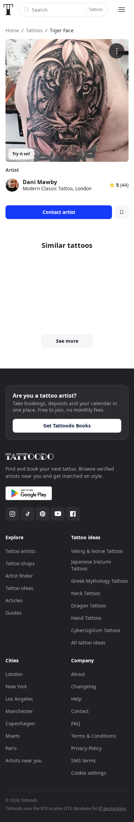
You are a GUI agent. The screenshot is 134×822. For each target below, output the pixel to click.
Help (76, 699)
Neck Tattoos (85, 593)
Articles (14, 600)
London (14, 674)
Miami (12, 736)
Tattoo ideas (19, 588)
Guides (13, 612)
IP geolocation (112, 808)
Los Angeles (19, 699)
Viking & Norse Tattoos (97, 551)
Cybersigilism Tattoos (95, 630)
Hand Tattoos (86, 618)
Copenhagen (20, 723)
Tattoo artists (20, 551)
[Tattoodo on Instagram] (12, 514)
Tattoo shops (20, 563)
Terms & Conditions (93, 736)
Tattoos (96, 9)
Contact (80, 711)
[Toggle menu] (122, 9)
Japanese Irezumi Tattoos (91, 565)
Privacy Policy (86, 748)
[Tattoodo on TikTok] (27, 514)
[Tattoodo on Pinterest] (42, 514)
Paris (11, 748)
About (78, 674)
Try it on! (21, 154)
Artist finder (19, 575)
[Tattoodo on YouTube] (58, 514)
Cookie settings (88, 773)
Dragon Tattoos (88, 605)
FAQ (75, 723)
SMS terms (83, 760)
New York (16, 686)
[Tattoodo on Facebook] (73, 514)
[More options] (116, 51)
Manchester (19, 711)
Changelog (83, 686)
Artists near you (23, 760)
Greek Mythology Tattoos (99, 581)
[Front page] (8, 9)
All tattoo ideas (88, 642)
